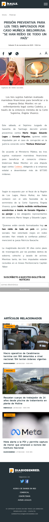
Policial (12, 15)
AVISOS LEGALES (24, 500)
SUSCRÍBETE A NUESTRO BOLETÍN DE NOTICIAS (24, 278)
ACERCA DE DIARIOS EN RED (24, 488)
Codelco (18, 166)
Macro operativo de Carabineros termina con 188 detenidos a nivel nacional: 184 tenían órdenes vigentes (25, 356)
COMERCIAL (24, 492)
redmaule (8, 408)
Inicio (4, 15)
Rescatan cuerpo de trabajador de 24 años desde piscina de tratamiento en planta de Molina (25, 400)
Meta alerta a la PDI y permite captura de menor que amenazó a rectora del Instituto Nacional (26, 444)
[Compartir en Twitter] (10, 55)
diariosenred (9, 363)
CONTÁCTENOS (24, 496)
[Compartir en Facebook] (3, 55)
